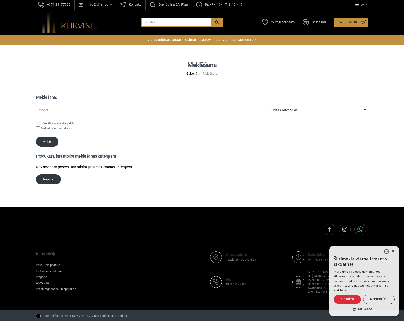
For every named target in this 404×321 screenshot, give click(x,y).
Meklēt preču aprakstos (57, 128)
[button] (364, 309)
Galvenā (191, 73)
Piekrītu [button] (347, 299)
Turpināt (48, 179)
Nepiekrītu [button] (379, 299)
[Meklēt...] (217, 22)
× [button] (393, 251)
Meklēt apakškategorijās (58, 123)
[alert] (364, 281)
